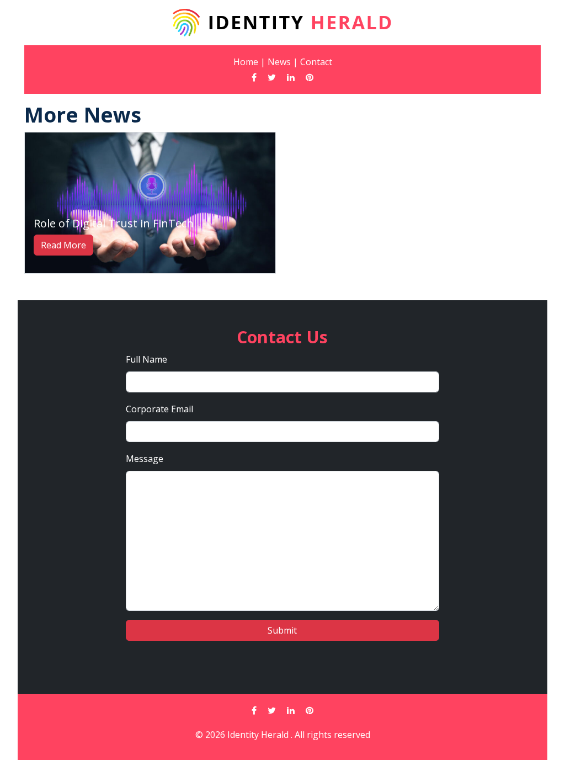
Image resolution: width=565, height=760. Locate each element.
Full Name (146, 359)
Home (245, 62)
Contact (316, 62)
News (279, 62)
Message (144, 459)
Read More (63, 245)
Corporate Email (159, 409)
